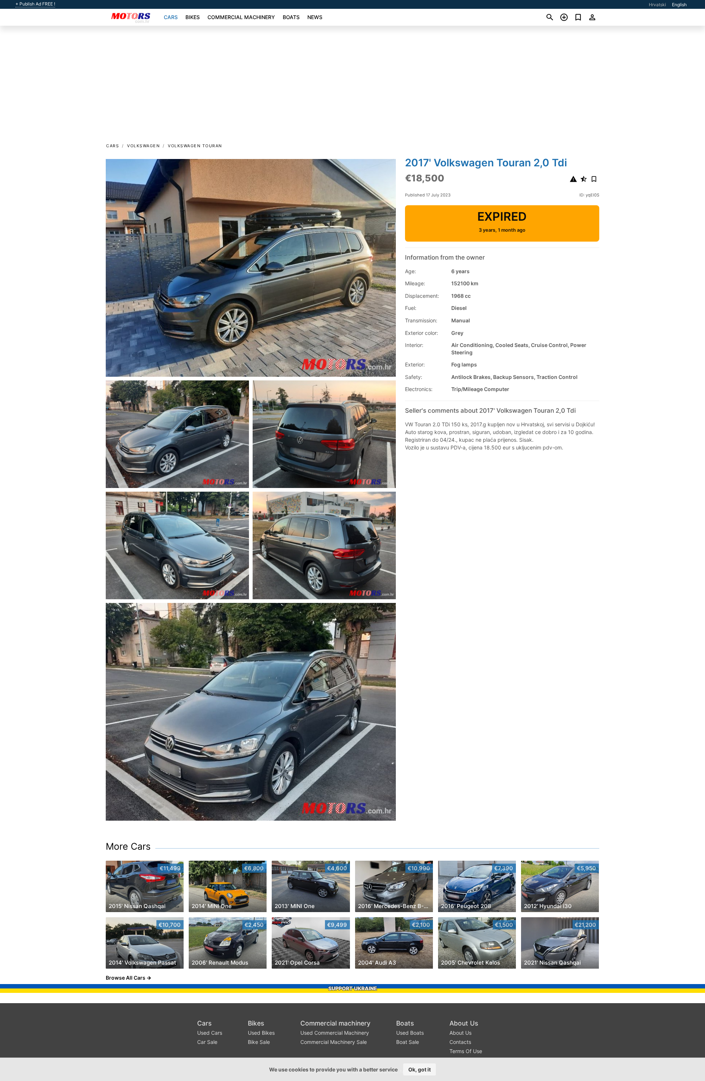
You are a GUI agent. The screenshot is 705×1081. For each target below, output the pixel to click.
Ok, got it (419, 1069)
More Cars (128, 846)
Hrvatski (657, 4)
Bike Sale (259, 1042)
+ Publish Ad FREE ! (35, 4)
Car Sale (207, 1042)
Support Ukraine (352, 988)
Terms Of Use (465, 1051)
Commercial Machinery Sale (333, 1042)
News (314, 17)
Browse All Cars (125, 978)
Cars (171, 17)
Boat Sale (407, 1042)
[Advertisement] (352, 86)
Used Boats (410, 1033)
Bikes (192, 17)
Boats (291, 17)
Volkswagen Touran (195, 145)
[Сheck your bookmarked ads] (578, 17)
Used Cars (209, 1033)
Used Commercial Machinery (334, 1033)
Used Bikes (261, 1033)
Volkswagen (143, 145)
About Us (463, 1023)
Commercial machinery (241, 17)
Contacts (460, 1042)
